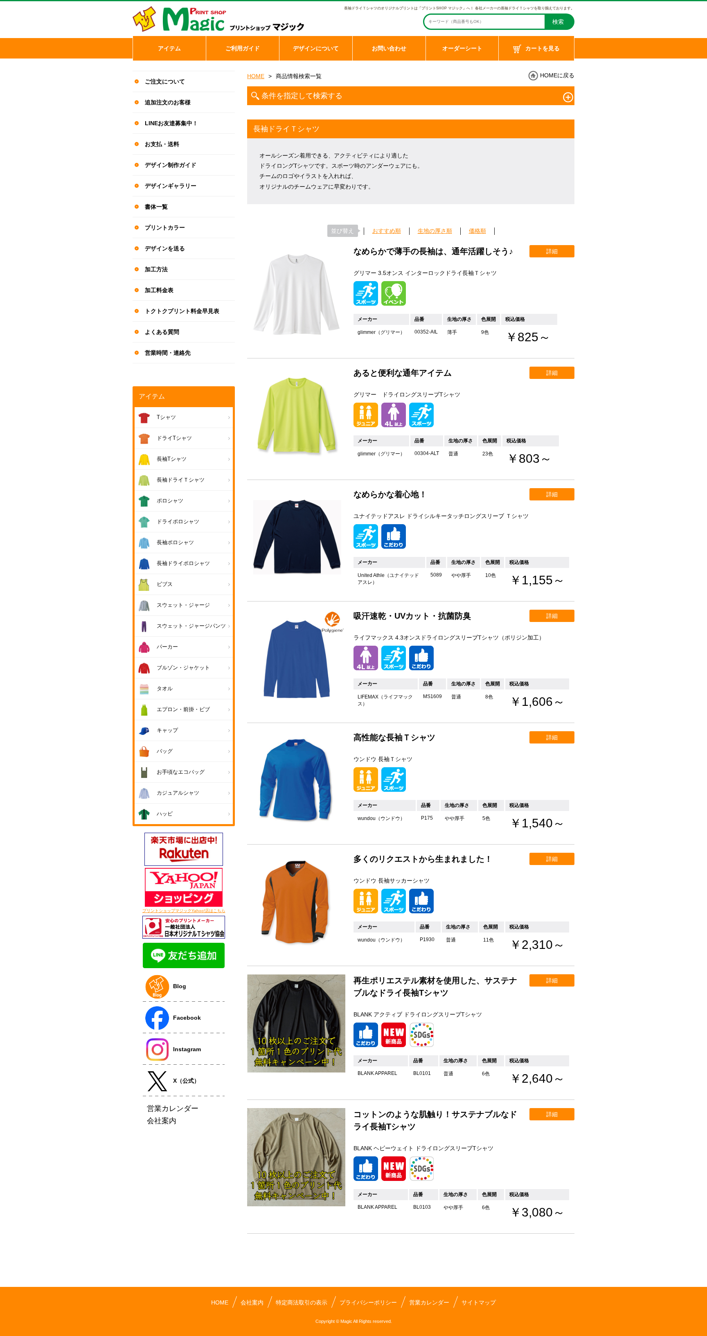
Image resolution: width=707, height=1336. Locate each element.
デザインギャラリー (170, 185)
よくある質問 (162, 332)
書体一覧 (156, 206)
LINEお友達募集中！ (171, 123)
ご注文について (165, 81)
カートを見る (542, 48)
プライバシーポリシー (368, 1302)
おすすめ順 (386, 231)
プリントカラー (165, 227)
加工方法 (156, 269)
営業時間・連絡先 (168, 352)
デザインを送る (165, 248)
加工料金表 (159, 290)
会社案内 (252, 1302)
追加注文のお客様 (168, 102)
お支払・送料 (162, 144)
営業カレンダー (429, 1302)
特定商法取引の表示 (301, 1302)
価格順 (477, 231)
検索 (558, 21)
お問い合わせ (389, 48)
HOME (255, 76)
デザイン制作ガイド (170, 165)
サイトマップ (479, 1302)
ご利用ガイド (242, 48)
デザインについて (316, 48)
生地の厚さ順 (435, 231)
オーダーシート (462, 48)
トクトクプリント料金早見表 (182, 311)
